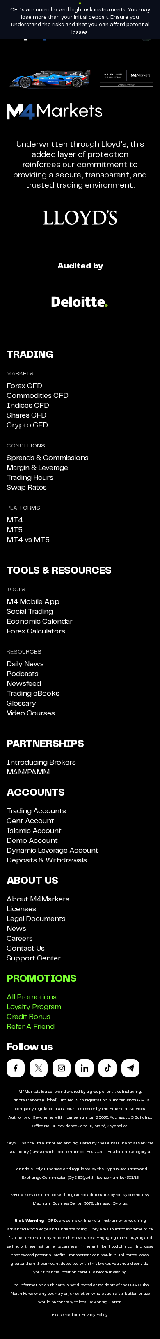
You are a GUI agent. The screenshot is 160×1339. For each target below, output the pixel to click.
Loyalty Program (34, 1007)
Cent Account (30, 821)
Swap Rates (27, 487)
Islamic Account (34, 831)
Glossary (21, 703)
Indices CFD (28, 405)
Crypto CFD (27, 425)
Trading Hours (30, 477)
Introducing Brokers (41, 762)
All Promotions (32, 997)
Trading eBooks (33, 693)
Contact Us (26, 948)
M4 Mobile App (33, 602)
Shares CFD (26, 415)
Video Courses (31, 713)
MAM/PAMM (28, 772)
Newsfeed (24, 684)
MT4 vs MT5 (28, 540)
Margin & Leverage (37, 468)
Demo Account (32, 840)
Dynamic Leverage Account (52, 850)
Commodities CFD (38, 395)
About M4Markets (38, 899)
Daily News (25, 664)
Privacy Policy (94, 1315)
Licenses (21, 909)
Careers (20, 938)
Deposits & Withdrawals (47, 860)
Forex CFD (24, 386)
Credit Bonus (28, 1017)
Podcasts (23, 674)
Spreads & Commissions (48, 458)
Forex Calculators (36, 631)
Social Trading (30, 611)
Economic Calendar (40, 621)
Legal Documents (36, 919)
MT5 (15, 530)
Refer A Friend (31, 1026)
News (16, 929)
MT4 (15, 520)
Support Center (34, 958)
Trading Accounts (36, 811)
